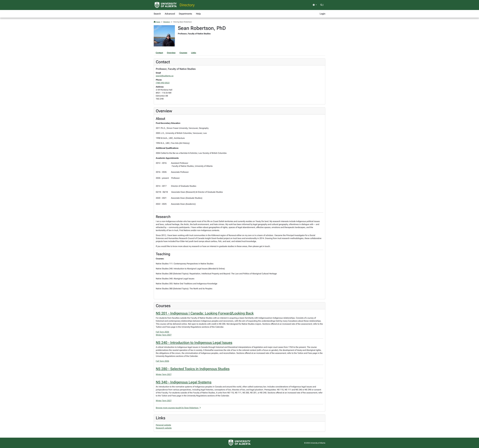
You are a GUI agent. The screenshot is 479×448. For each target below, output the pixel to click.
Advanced (170, 13)
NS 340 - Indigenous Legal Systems (183, 382)
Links (193, 53)
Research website (164, 428)
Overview (171, 53)
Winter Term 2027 (164, 335)
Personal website (163, 425)
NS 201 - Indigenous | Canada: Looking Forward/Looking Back (205, 313)
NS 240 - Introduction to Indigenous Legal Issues (194, 343)
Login (322, 13)
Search (157, 13)
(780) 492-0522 (163, 83)
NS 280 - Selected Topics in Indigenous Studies (193, 369)
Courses (183, 53)
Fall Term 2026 (162, 332)
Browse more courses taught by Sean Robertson (177, 408)
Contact (159, 53)
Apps (158, 22)
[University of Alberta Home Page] (166, 5)
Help (198, 13)
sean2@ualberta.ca (164, 76)
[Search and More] (322, 5)
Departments (185, 13)
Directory (187, 5)
